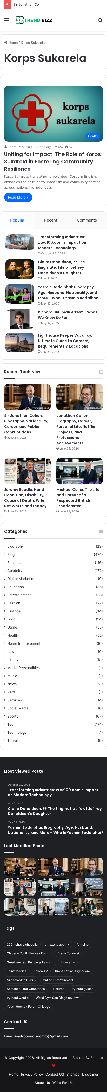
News (12, 684)
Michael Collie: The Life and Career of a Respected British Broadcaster (77, 498)
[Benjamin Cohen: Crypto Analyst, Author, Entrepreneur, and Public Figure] (87, 887)
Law (10, 651)
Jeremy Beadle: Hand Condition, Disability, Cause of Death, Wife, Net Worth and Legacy (25, 498)
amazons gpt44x (57, 944)
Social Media (18, 708)
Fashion (13, 603)
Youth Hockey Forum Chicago (28, 1007)
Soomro (96, 1057)
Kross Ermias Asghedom (72, 971)
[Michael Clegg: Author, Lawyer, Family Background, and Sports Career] (20, 907)
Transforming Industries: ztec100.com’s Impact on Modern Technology (62, 242)
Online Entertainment (58, 980)
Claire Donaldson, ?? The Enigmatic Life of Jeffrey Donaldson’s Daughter (61, 267)
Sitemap (72, 1074)
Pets (11, 692)
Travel (12, 740)
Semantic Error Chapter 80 (26, 989)
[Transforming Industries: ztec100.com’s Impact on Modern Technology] (19, 242)
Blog (11, 554)
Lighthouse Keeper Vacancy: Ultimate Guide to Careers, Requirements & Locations (65, 341)
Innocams (68, 962)
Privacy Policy (32, 1074)
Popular (17, 220)
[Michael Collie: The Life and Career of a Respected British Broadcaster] (79, 471)
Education (15, 587)
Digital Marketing (21, 579)
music (12, 676)
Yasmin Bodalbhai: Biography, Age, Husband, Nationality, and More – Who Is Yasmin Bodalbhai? (70, 292)
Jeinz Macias (16, 971)
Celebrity (14, 571)
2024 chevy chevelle (22, 944)
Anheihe (83, 944)
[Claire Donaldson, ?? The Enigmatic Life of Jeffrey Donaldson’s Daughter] (19, 269)
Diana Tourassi (68, 953)
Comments (87, 220)
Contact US (54, 1074)
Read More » (18, 197)
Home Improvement (24, 643)
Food (11, 619)
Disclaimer (90, 1074)
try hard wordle (18, 998)
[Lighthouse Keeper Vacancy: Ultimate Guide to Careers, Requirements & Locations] (19, 342)
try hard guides (82, 989)
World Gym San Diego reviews (57, 998)
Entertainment (19, 595)
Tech (11, 724)
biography (15, 546)
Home (12, 42)
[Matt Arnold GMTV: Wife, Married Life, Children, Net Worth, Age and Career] (87, 907)
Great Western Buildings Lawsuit (30, 962)
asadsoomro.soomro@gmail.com (41, 1036)
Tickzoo (58, 989)
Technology (17, 732)
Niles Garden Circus (21, 980)
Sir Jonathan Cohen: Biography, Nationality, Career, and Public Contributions (26, 424)
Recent (50, 220)
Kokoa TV (41, 971)
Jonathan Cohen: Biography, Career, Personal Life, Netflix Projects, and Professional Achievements (75, 429)
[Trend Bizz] (34, 20)
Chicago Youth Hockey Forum (28, 953)
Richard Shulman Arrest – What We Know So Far (67, 314)
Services (14, 700)
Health (12, 635)
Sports (12, 716)
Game (12, 627)
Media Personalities (23, 668)
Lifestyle (14, 660)
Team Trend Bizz (20, 147)
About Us (42, 1083)
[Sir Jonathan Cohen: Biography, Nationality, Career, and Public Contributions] (27, 397)
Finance (14, 611)
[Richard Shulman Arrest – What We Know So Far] (19, 319)
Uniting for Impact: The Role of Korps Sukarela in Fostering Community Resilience (52, 161)
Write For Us (62, 1083)
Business (14, 562)
